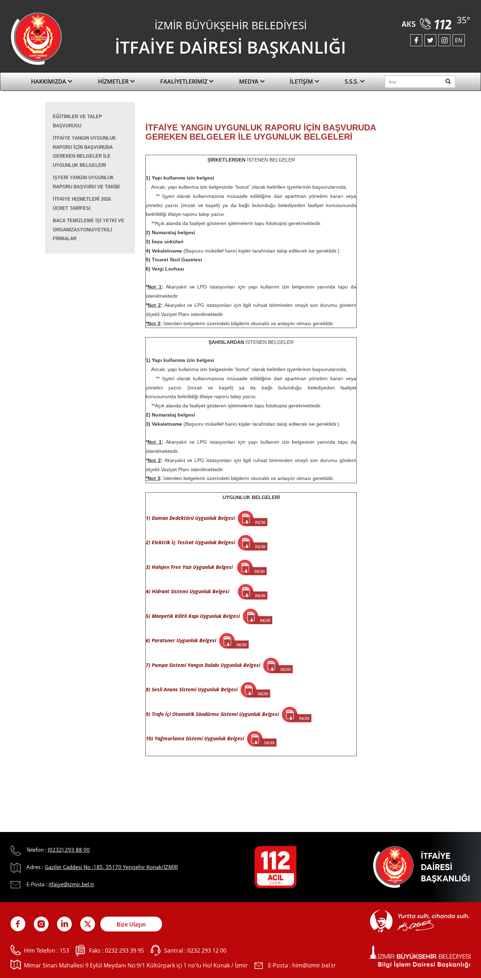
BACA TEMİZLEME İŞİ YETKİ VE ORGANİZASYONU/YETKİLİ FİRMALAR (88, 229)
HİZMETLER (114, 81)
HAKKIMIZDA (49, 81)
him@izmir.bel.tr (314, 965)
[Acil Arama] (428, 21)
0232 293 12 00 (206, 950)
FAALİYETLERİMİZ (184, 81)
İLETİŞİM (302, 81)
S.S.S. (352, 81)
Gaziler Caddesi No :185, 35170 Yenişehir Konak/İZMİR (111, 866)
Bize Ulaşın (131, 924)
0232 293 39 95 (124, 950)
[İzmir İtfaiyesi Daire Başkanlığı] (36, 38)
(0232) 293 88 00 (69, 849)
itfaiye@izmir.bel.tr (71, 884)
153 (64, 950)
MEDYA (249, 81)
